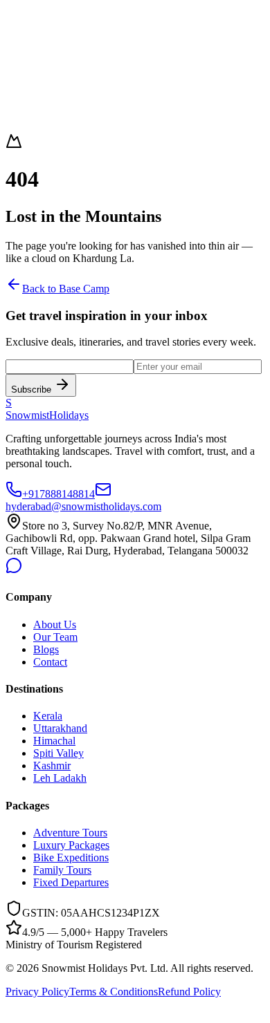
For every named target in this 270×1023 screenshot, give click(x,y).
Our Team (55, 637)
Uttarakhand (60, 728)
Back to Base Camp (65, 288)
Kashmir (52, 765)
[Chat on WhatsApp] (14, 1011)
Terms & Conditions (113, 991)
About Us (54, 624)
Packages (26, 39)
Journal (21, 51)
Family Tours (62, 870)
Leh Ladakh (60, 778)
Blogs (46, 649)
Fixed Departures (71, 882)
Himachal (54, 741)
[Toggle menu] (47, 104)
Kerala (47, 716)
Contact (22, 64)
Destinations (33, 26)
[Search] (19, 104)
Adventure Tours (70, 832)
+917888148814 (58, 494)
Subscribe (31, 389)
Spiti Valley (58, 753)
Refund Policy (189, 991)
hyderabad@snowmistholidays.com (83, 506)
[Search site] (19, 82)
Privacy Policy (37, 991)
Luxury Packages (71, 845)
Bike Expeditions (71, 857)
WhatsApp (73, 85)
